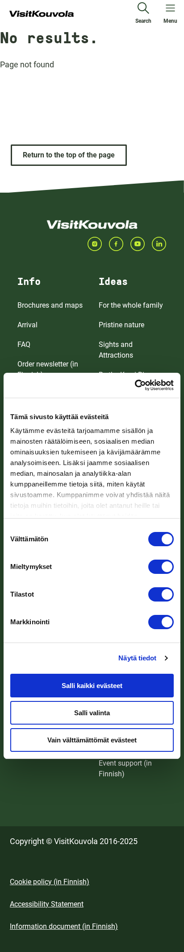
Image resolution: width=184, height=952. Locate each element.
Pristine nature (121, 325)
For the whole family (131, 305)
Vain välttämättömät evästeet (92, 740)
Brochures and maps (50, 305)
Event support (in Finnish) (125, 768)
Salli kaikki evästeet (92, 685)
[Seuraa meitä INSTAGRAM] (98, 244)
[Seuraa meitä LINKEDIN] (162, 244)
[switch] (161, 567)
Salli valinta (92, 713)
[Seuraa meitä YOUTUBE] (141, 244)
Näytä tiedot (137, 658)
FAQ (23, 344)
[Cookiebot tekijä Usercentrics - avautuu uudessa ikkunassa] (135, 385)
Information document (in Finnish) (64, 926)
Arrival (27, 325)
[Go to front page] (41, 14)
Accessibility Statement (47, 904)
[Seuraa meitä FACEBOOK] (119, 244)
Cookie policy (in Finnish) (49, 882)
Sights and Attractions (116, 349)
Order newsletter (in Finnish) (47, 369)
